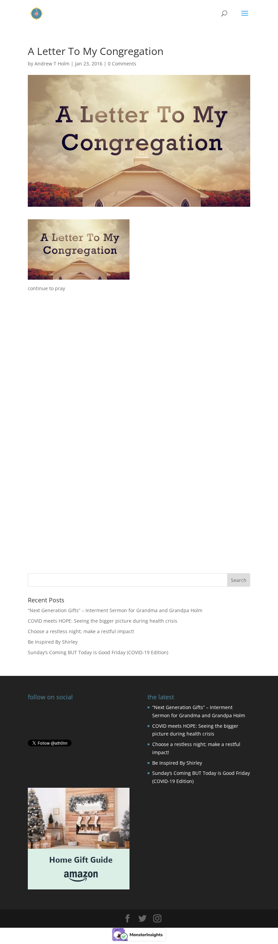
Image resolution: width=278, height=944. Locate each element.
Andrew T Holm (52, 63)
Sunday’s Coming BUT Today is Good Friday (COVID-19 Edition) (98, 652)
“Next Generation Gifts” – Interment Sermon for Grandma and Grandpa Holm (115, 610)
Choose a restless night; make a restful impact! (81, 631)
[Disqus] (139, 472)
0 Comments (122, 63)
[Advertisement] (139, 340)
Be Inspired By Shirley (53, 642)
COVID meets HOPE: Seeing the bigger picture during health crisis (102, 621)
